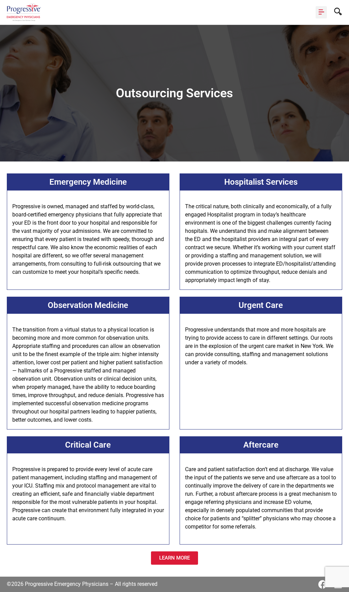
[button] (321, 12)
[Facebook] (322, 584)
